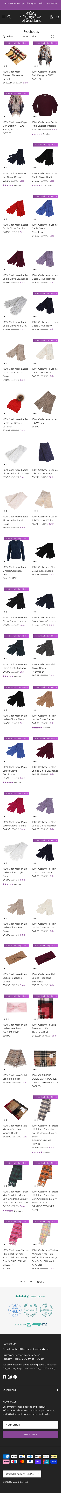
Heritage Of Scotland (18, 1482)
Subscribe (30, 1434)
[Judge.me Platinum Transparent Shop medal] (30, 1310)
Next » (40, 1282)
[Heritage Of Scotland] (30, 17)
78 (31, 1282)
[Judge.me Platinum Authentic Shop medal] (14, 1310)
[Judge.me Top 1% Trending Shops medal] (46, 1310)
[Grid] (52, 36)
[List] (56, 36)
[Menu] (3, 16)
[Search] (10, 16)
